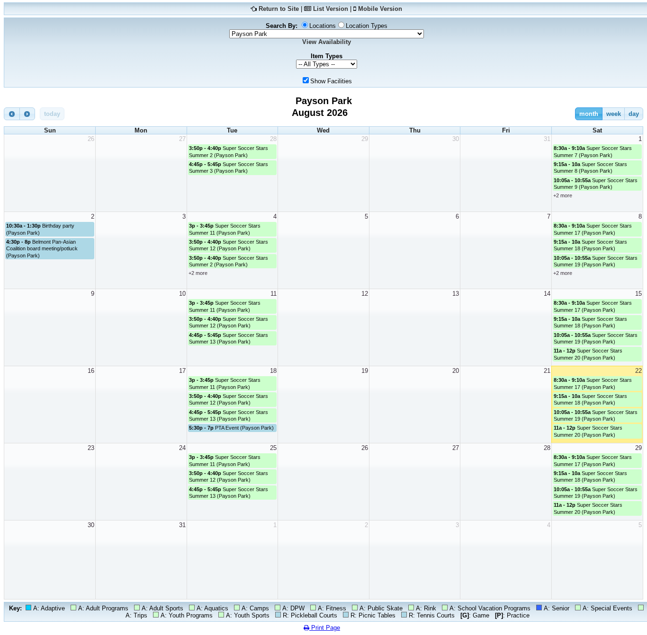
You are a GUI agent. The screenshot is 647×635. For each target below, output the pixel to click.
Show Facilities (331, 81)
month (588, 113)
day (634, 113)
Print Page (324, 627)
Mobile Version (380, 8)
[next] (27, 113)
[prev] (12, 113)
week (613, 113)
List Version (330, 8)
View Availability (326, 41)
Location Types (366, 25)
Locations (322, 25)
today (52, 113)
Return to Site (279, 8)
